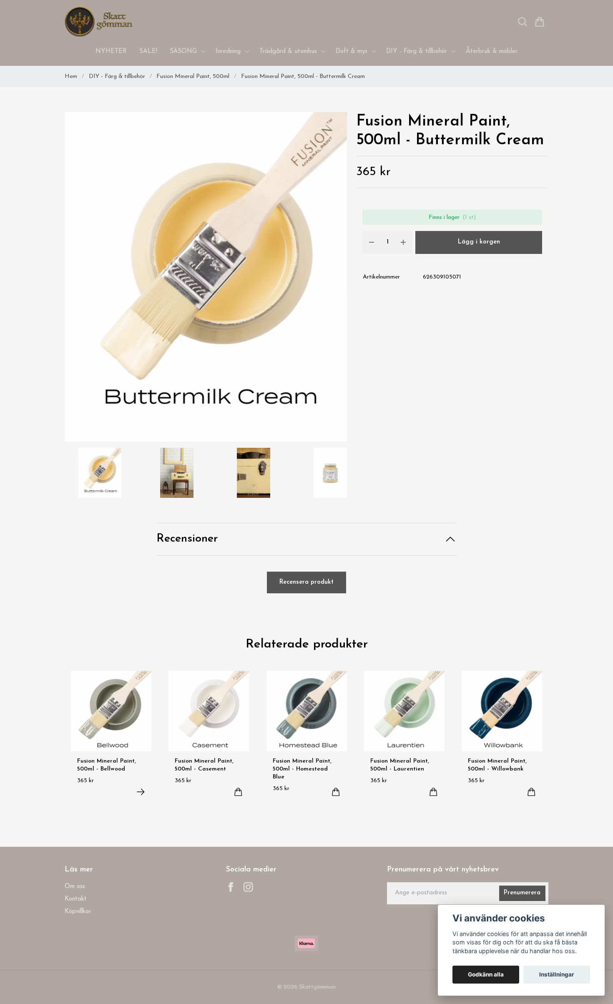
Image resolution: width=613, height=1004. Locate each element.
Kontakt (76, 899)
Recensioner (187, 539)
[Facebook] (231, 887)
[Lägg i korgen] (238, 792)
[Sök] (522, 21)
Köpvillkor (78, 912)
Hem (71, 76)
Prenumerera (522, 893)
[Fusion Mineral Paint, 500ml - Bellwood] (141, 792)
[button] (333, 280)
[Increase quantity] (403, 242)
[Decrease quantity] (371, 242)
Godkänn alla (486, 974)
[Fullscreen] (206, 277)
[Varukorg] (539, 21)
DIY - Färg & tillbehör (117, 76)
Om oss (75, 887)
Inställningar (556, 974)
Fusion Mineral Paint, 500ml (192, 76)
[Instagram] (248, 887)
